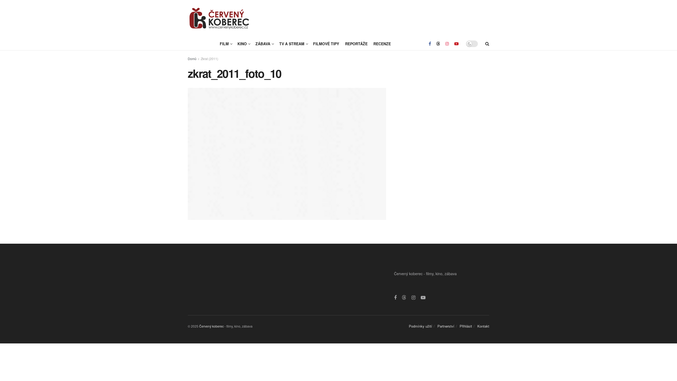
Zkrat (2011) (209, 58)
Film (224, 43)
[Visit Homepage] (219, 18)
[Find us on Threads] (438, 43)
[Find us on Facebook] (430, 43)
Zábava (262, 43)
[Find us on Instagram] (447, 43)
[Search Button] (487, 43)
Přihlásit (466, 326)
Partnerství (445, 326)
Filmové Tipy (326, 43)
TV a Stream (291, 43)
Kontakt (483, 326)
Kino (242, 43)
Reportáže (356, 43)
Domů (192, 58)
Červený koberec (211, 326)
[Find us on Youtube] (456, 43)
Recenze (382, 43)
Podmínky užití (420, 326)
